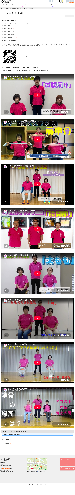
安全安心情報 (71, 2)
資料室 (67, 464)
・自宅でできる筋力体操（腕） (6, 28)
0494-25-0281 (8, 438)
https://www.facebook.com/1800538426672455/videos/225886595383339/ (38, 56)
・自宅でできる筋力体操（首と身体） (8, 34)
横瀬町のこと (67, 4)
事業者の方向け (52, 4)
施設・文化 (37, 4)
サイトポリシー (3, 474)
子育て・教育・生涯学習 (23, 4)
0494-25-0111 (6, 468)
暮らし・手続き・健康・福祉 (8, 4)
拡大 (52, 1)
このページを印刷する (69, 15)
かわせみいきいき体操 (9, 41)
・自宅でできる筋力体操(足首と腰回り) (8, 37)
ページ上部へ (71, 481)
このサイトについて (10, 474)
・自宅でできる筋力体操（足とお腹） (8, 31)
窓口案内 (67, 459)
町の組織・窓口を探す (63, 2)
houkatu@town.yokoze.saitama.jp (13, 440)
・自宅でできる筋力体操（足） (6, 25)
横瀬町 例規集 (67, 468)
